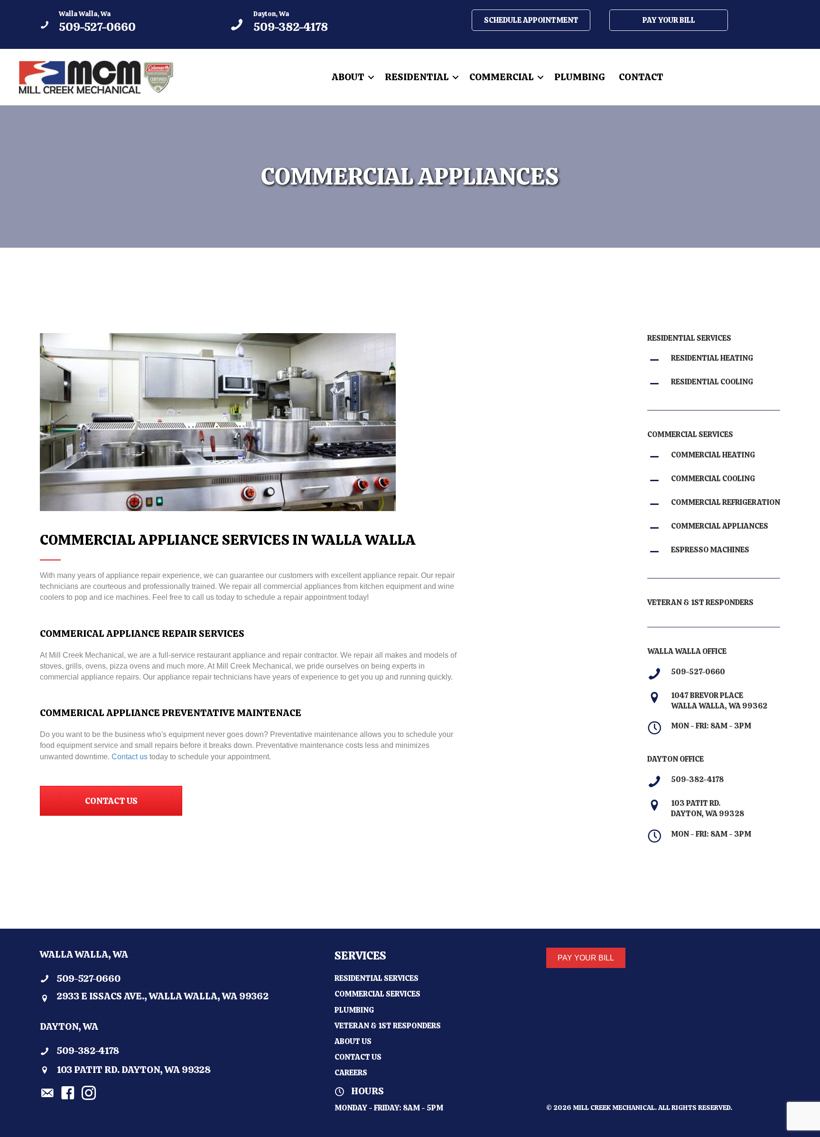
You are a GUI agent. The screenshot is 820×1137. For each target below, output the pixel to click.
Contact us (130, 757)
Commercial (501, 77)
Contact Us (358, 1057)
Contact (641, 77)
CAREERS (351, 1073)
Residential (417, 77)
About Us (353, 1041)
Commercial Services (377, 994)
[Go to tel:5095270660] (125, 24)
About (348, 77)
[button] (371, 77)
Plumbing (579, 77)
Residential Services (377, 978)
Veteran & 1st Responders (388, 1026)
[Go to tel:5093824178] (315, 24)
